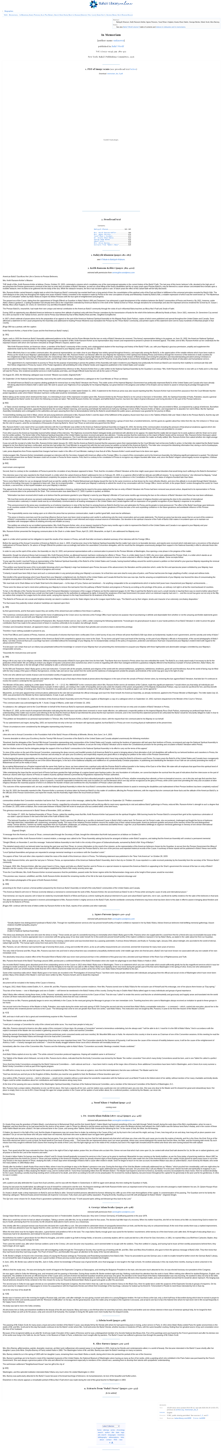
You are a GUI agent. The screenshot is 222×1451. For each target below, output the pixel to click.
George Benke (111, 15)
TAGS (5, 15)
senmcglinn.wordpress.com (123, 273)
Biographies (9, 11)
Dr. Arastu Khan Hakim (103, 238)
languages (112, 1435)
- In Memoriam (23, 15)
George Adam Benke (102, 239)
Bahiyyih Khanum (101, 229)
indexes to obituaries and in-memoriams (170, 27)
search (100, 1432)
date (117, 1432)
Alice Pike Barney (47, 15)
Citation (195, 1418)
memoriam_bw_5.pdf (115, 74)
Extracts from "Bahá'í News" (106, 245)
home (99, 1430)
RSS (115, 1440)
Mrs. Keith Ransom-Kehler (105, 233)
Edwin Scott (101, 15)
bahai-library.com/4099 (182, 1418)
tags (122, 1432)
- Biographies (13, 15)
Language (162, 1412)
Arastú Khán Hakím (61, 15)
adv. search (102, 1435)
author (107, 1432)
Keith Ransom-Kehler (125, 15)
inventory (121, 1435)
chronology (121, 1430)
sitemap (106, 1430)
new (120, 1440)
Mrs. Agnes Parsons (102, 234)
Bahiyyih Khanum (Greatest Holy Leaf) (82, 15)
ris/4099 (202, 1418)
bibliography (102, 1437)
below (133, 69)
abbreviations (114, 1437)
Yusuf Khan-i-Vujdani (103, 236)
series (113, 1430)
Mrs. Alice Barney (102, 243)
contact (108, 1440)
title (113, 1432)
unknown (118, 40)
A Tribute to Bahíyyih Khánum (112, 259)
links (122, 1437)
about (102, 1440)
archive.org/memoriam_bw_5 (187, 1410)
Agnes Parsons (34, 15)
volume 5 (131, 27)
